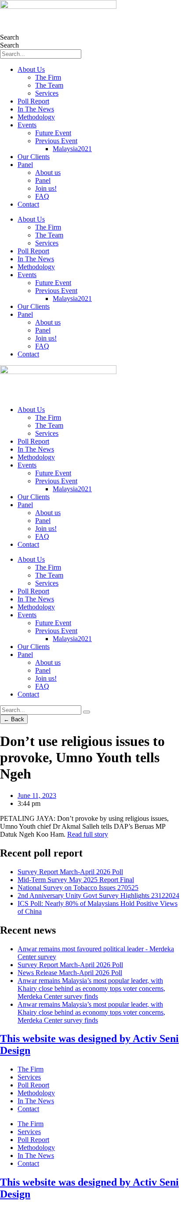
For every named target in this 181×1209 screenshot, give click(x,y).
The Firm (48, 77)
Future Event (53, 133)
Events (27, 125)
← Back (14, 719)
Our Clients (34, 156)
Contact (28, 204)
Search (9, 37)
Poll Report (33, 101)
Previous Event (56, 141)
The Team (49, 85)
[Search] (86, 712)
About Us (31, 69)
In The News (36, 109)
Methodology (36, 117)
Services (46, 93)
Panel (25, 164)
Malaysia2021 (72, 148)
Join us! (46, 188)
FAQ (42, 196)
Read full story (87, 834)
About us (48, 172)
